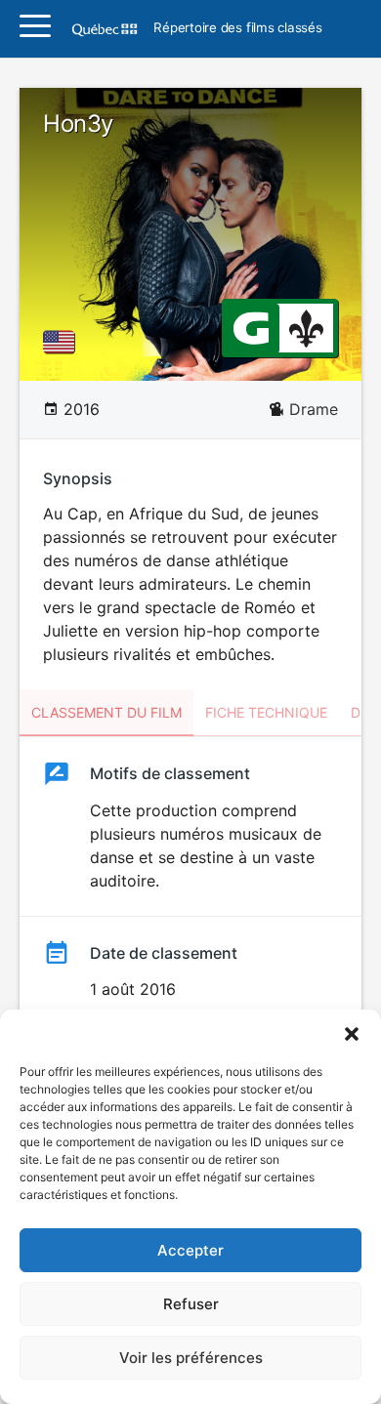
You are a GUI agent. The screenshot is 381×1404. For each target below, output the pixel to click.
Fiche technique (266, 712)
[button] (351, 1034)
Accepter (190, 1250)
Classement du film (106, 712)
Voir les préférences (191, 1357)
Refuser (191, 1304)
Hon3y (78, 123)
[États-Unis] (62, 341)
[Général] (251, 327)
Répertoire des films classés (237, 28)
